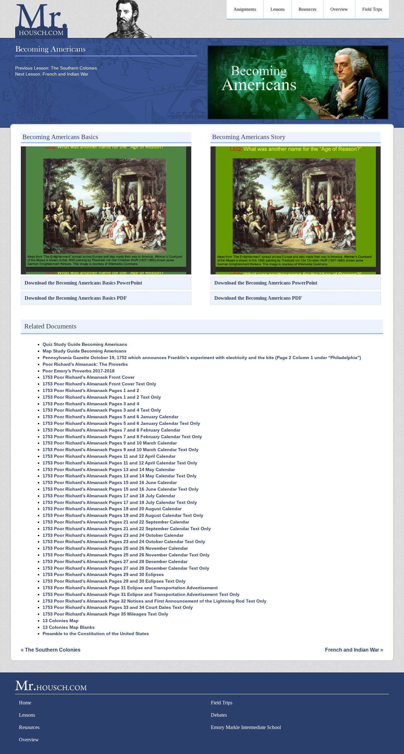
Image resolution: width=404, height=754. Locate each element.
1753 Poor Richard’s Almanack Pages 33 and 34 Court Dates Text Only (118, 607)
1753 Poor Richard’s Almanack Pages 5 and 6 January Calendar (110, 416)
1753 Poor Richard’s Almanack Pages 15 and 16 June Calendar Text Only (121, 489)
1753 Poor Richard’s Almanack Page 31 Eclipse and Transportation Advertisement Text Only (141, 594)
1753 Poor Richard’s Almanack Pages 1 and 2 (91, 390)
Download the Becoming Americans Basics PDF (76, 298)
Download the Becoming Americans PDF (258, 298)
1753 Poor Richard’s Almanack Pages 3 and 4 (91, 404)
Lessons (27, 715)
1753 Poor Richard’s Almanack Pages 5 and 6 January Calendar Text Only (121, 423)
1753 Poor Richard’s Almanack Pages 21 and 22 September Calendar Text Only (127, 528)
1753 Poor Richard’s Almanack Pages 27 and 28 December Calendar (115, 561)
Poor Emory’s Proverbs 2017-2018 (79, 371)
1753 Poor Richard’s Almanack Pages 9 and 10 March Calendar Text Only (121, 449)
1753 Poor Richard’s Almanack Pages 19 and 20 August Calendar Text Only (123, 515)
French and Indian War (65, 74)
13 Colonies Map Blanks (69, 627)
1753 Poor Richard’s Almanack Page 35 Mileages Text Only (105, 614)
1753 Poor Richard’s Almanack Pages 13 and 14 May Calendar (109, 469)
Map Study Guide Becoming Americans (85, 351)
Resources (29, 727)
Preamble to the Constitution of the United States (96, 633)
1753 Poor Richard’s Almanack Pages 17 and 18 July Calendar (109, 495)
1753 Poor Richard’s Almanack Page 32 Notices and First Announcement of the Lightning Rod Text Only (154, 601)
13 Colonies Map (61, 620)
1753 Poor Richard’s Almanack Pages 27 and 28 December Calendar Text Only (126, 568)
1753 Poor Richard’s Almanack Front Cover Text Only (99, 384)
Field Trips (221, 702)
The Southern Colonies (74, 68)
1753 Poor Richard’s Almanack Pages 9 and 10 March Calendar (110, 443)
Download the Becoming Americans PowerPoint (265, 282)
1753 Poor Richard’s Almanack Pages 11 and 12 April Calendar (109, 456)
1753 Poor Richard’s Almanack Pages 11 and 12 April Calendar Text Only (120, 463)
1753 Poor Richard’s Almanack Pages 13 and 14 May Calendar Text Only (120, 476)
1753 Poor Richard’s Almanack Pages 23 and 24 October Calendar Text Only (124, 541)
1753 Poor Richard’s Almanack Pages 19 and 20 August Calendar (112, 508)
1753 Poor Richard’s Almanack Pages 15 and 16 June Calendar (110, 482)
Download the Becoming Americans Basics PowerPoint (83, 282)
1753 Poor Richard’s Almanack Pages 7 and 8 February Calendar (111, 430)
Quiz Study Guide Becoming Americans (85, 344)
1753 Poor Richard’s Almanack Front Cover (88, 377)
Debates (219, 715)
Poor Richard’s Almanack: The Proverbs (85, 364)
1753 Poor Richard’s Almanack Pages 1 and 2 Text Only (102, 397)
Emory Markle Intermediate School (246, 727)
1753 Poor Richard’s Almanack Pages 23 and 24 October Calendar (113, 535)
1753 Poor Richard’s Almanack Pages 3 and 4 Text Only (102, 410)
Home (25, 702)
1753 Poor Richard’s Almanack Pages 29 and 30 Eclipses (103, 574)
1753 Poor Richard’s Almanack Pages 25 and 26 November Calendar (115, 548)
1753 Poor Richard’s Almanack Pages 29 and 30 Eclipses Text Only (114, 581)
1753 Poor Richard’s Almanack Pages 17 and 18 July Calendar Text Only (120, 502)
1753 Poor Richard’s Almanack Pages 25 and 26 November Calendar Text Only (126, 555)
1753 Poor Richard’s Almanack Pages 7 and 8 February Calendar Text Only (122, 436)
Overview (29, 739)
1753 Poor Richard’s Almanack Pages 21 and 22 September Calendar (116, 522)
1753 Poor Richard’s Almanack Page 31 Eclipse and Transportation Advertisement (130, 587)
